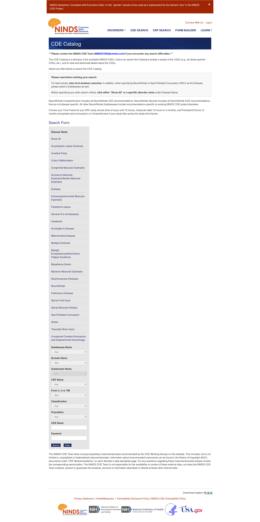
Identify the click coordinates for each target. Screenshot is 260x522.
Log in (209, 22)
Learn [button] (205, 30)
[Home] (70, 26)
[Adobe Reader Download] (205, 492)
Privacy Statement (84, 498)
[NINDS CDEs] (73, 509)
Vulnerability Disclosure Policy (133, 498)
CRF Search (162, 30)
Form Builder (185, 30)
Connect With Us (194, 22)
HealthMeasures (105, 498)
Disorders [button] (115, 30)
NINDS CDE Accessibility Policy (168, 498)
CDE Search (139, 30)
